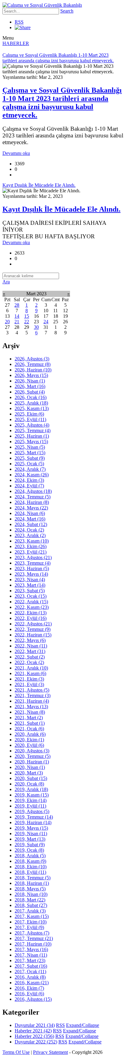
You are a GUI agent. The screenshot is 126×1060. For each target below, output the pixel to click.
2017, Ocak (30, 971)
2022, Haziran (33, 634)
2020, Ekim (29, 739)
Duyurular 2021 (35, 1025)
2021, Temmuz (32, 695)
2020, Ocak (29, 783)
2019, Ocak (29, 850)
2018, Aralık (30, 855)
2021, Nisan (30, 712)
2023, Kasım (32, 540)
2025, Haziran (32, 436)
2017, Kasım (32, 916)
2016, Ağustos (33, 999)
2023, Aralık (30, 535)
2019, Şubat (30, 844)
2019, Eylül (30, 805)
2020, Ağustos (32, 750)
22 (26, 321)
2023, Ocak (30, 596)
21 (16, 321)
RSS (19, 22)
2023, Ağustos (33, 557)
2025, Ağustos (32, 425)
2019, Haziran (33, 822)
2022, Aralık (31, 601)
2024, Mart (30, 518)
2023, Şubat (30, 590)
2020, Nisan (30, 767)
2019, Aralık (31, 789)
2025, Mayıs (31, 441)
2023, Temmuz (32, 563)
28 (16, 305)
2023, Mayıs (31, 574)
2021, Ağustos (32, 690)
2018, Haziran (32, 883)
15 (26, 316)
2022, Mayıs (30, 640)
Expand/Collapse (82, 1025)
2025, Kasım (32, 408)
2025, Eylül (30, 419)
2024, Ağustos (33, 491)
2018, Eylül (30, 872)
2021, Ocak (29, 728)
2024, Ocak (29, 529)
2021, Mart (29, 717)
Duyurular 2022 (36, 1041)
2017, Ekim (30, 921)
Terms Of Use (16, 1052)
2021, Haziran (32, 701)
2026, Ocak (30, 397)
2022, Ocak (29, 662)
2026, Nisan (30, 380)
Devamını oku (16, 153)
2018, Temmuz (32, 877)
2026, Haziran (33, 369)
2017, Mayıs (31, 949)
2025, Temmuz (32, 430)
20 (7, 321)
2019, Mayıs (31, 828)
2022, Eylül (30, 618)
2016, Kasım (32, 982)
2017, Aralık (30, 910)
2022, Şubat (30, 656)
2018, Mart (30, 899)
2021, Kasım (30, 673)
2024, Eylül (29, 485)
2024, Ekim (29, 480)
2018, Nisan (31, 894)
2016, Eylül (29, 993)
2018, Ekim (30, 866)
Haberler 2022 (34, 1036)
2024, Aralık (30, 469)
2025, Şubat (30, 458)
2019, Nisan (31, 833)
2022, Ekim (30, 612)
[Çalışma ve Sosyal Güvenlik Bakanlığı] (42, 5)
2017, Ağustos (32, 932)
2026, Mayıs (31, 375)
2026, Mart (30, 386)
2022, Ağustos (33, 623)
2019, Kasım (32, 794)
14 (16, 316)
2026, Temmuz (32, 364)
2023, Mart (30, 585)
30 (36, 327)
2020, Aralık (30, 734)
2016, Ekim (29, 988)
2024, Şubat (31, 524)
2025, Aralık (31, 402)
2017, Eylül (29, 927)
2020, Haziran (32, 761)
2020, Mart (29, 772)
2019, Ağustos (32, 811)
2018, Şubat (31, 905)
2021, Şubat (30, 723)
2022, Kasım (32, 607)
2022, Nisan (31, 645)
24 (45, 321)
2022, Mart (30, 651)
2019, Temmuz (34, 817)
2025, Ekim (29, 414)
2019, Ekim (30, 800)
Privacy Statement (50, 1052)
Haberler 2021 (33, 1030)
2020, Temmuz (32, 756)
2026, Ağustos (32, 358)
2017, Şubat (31, 966)
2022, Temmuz (32, 629)
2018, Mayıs (30, 888)
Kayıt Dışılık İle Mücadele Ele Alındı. (61, 209)
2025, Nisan (30, 447)
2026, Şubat (30, 391)
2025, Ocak (29, 463)
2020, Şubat (31, 778)
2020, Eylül (29, 745)
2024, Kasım (32, 474)
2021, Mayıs (31, 706)
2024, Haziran (32, 502)
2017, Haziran (33, 944)
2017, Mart (30, 960)
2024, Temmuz (32, 496)
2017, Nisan (31, 955)
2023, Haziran (32, 568)
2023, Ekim (30, 546)
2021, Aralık (31, 667)
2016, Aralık (30, 977)
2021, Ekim (29, 679)
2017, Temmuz (34, 938)
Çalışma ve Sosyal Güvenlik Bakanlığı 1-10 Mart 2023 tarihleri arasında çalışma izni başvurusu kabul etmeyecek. (62, 102)
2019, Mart (30, 839)
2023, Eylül (30, 552)
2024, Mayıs (31, 507)
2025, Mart (30, 452)
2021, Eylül (29, 684)
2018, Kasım (30, 861)
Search (66, 10)
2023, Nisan (30, 579)
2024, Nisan (30, 513)
